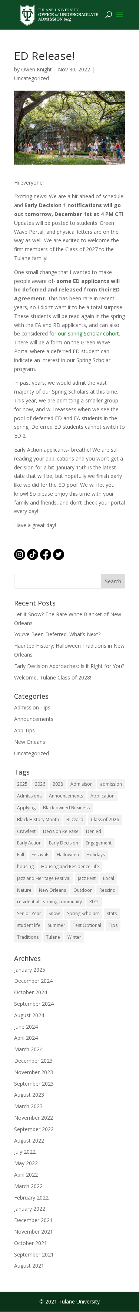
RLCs (94, 901)
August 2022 (29, 1140)
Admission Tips (32, 707)
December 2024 (33, 980)
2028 (58, 784)
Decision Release (61, 831)
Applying (26, 808)
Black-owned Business (66, 808)
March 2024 (28, 1049)
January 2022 (29, 1208)
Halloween (68, 854)
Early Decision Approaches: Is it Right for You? (69, 666)
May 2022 (26, 1163)
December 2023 (33, 1060)
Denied (93, 831)
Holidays (95, 854)
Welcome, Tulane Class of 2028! (52, 677)
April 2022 (26, 1174)
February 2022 (31, 1197)
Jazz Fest (87, 878)
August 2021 (29, 1265)
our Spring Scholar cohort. (89, 333)
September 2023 (34, 1083)
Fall (20, 854)
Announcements (33, 718)
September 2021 (34, 1254)
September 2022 (34, 1129)
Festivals (40, 854)
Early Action (29, 843)
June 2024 (26, 1026)
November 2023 (33, 1072)
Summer (56, 925)
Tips (113, 925)
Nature (24, 890)
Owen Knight (36, 69)
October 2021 (30, 1243)
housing (25, 866)
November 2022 (33, 1117)
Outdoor (82, 890)
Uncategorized (31, 78)
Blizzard (74, 819)
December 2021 (33, 1220)
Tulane (53, 937)
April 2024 (26, 1037)
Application (102, 796)
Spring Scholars (83, 913)
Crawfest (26, 831)
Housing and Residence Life (70, 866)
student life (28, 925)
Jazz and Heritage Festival (43, 878)
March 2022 (28, 1186)
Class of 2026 (105, 819)
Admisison (81, 784)
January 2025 (29, 969)
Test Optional (87, 925)
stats (112, 913)
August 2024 (29, 1015)
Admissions (29, 796)
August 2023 (29, 1094)
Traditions (28, 937)
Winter (74, 937)
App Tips (24, 730)
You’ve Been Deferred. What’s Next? (57, 634)
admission (111, 784)
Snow (54, 913)
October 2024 (30, 992)
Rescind (107, 890)
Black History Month (38, 819)
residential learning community (49, 901)
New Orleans (29, 741)
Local (108, 878)
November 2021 (33, 1231)
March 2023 (28, 1106)
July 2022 (25, 1151)
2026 (40, 784)
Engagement (99, 843)
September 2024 (34, 1003)
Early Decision (63, 843)
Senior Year (29, 913)
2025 (22, 784)
